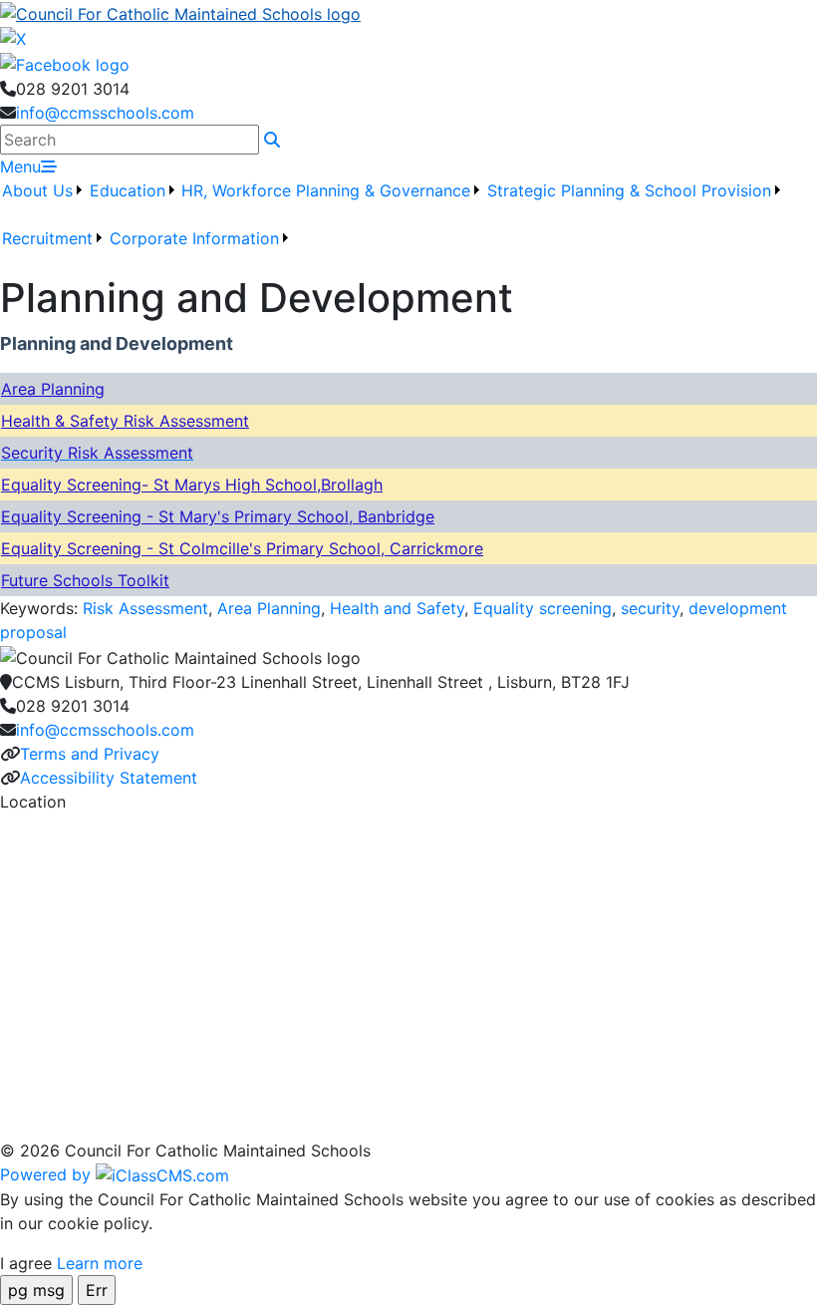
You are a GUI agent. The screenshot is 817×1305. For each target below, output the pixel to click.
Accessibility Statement (108, 778)
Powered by (48, 1174)
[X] (13, 38)
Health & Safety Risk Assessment (125, 421)
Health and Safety (397, 608)
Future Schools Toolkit (85, 580)
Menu (20, 166)
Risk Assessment (145, 608)
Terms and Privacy (89, 754)
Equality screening (542, 608)
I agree (26, 1263)
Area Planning (53, 389)
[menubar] (408, 226)
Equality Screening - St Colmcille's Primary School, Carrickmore (242, 548)
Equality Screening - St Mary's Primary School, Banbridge (217, 516)
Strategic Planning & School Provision (629, 190)
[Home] (408, 13)
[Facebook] (65, 63)
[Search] (272, 140)
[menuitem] (43, 202)
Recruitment (47, 238)
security (650, 608)
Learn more (99, 1263)
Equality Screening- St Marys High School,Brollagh (192, 484)
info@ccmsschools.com (105, 113)
